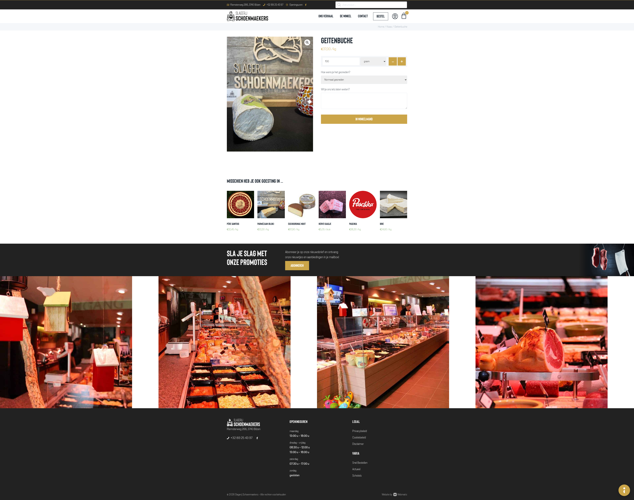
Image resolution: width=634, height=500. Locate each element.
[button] (297, 265)
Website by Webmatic (394, 494)
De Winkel (345, 16)
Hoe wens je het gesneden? (335, 72)
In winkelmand (364, 119)
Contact (363, 16)
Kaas (389, 26)
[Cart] (404, 16)
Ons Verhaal (325, 16)
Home (381, 26)
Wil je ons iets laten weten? (335, 89)
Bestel (381, 16)
